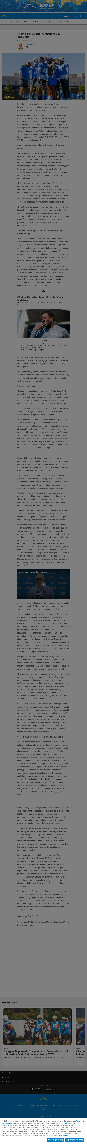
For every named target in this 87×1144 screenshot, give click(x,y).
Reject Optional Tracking (75, 1140)
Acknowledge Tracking (55, 1140)
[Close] (83, 1121)
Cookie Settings (63, 1135)
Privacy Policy (65, 1123)
